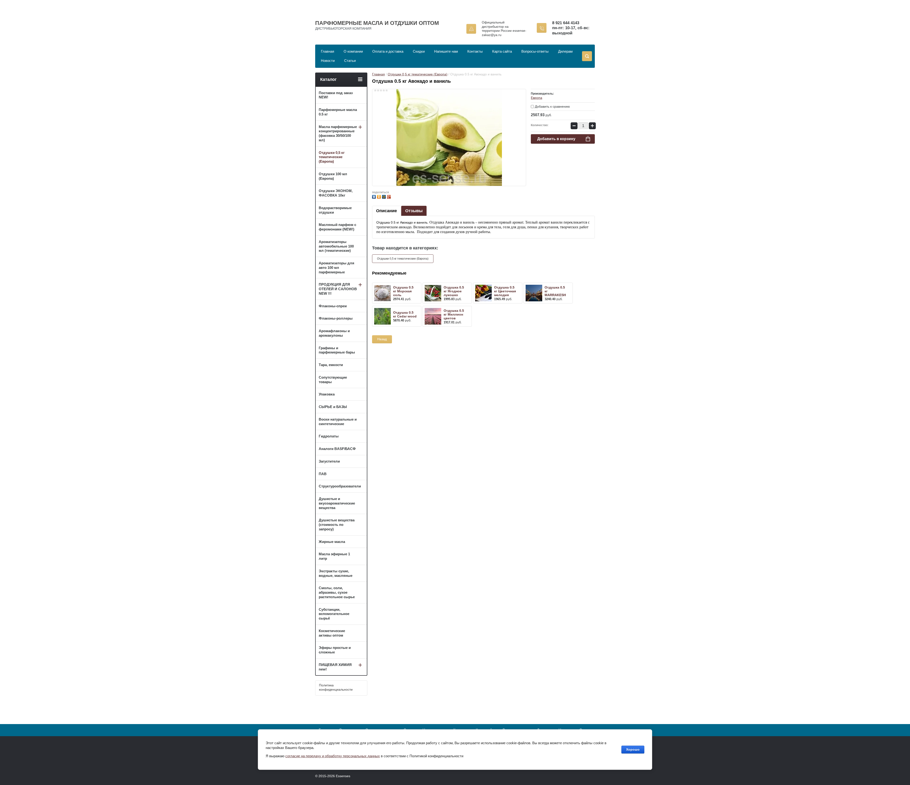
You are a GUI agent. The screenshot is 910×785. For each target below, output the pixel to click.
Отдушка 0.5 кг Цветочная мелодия (505, 291)
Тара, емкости (331, 365)
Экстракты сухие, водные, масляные (335, 573)
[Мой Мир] (384, 196)
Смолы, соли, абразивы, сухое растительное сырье (337, 592)
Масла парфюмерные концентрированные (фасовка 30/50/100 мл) (338, 133)
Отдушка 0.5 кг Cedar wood (405, 314)
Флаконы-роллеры (336, 318)
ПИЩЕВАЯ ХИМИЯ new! (335, 667)
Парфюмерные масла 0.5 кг (338, 112)
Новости (328, 61)
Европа (536, 98)
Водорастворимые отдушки (335, 210)
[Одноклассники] (379, 196)
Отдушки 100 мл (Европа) (333, 176)
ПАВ (323, 474)
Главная (327, 51)
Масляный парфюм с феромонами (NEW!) (337, 227)
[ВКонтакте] (374, 196)
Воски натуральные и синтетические (338, 421)
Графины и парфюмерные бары (337, 350)
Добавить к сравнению (552, 106)
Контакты (475, 51)
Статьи (350, 61)
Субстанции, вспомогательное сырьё (334, 613)
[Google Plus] (389, 196)
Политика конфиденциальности (336, 687)
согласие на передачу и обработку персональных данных (332, 756)
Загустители (329, 461)
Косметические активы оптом (332, 633)
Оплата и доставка (387, 51)
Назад (382, 339)
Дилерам (565, 51)
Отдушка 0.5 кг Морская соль (403, 291)
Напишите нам (446, 51)
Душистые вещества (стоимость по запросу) (337, 524)
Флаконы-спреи (333, 306)
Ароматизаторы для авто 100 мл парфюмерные (336, 267)
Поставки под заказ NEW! (336, 95)
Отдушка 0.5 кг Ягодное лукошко (454, 291)
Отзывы (414, 210)
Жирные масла (332, 542)
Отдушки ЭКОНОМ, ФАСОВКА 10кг (336, 193)
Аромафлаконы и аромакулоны (334, 333)
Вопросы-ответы (535, 51)
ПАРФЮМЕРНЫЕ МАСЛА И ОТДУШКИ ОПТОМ (377, 23)
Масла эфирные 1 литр (334, 556)
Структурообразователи (340, 486)
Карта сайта (502, 51)
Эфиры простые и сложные (335, 650)
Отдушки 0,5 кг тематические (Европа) (417, 74)
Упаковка (327, 394)
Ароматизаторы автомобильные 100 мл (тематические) (336, 246)
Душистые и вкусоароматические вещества (337, 503)
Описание (386, 210)
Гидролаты (329, 436)
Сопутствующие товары (333, 379)
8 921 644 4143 (565, 23)
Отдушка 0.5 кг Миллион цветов (454, 314)
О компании (353, 51)
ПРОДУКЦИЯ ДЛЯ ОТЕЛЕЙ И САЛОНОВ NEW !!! (338, 288)
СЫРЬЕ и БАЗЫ (333, 407)
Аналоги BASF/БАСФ (337, 449)
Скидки (419, 51)
